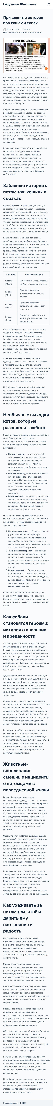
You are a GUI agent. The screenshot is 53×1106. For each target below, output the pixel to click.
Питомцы (32, 32)
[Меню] (49, 4)
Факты (39, 32)
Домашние (13, 32)
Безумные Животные (19, 4)
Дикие (5, 32)
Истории (23, 32)
